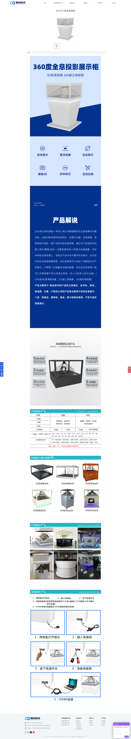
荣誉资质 (103, 722)
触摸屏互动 (78, 722)
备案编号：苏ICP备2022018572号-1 (79, 736)
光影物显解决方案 (58, 2)
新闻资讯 (100, 2)
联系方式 (103, 724)
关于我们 (114, 2)
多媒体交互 (72, 2)
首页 (45, 2)
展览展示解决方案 (65, 720)
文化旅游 (91, 724)
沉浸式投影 (78, 726)
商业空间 (91, 722)
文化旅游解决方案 (65, 722)
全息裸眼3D (78, 724)
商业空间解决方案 (65, 724)
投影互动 (78, 720)
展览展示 (91, 720)
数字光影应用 (79, 729)
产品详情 (28, 52)
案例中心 (86, 2)
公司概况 (103, 720)
